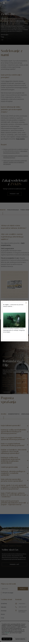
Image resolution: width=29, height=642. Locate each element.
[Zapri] (26, 303)
